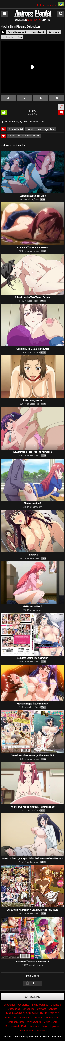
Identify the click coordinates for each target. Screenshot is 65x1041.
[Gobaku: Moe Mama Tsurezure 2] (32, 345)
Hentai (30, 129)
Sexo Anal (53, 32)
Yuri (20, 37)
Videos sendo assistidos (32, 1030)
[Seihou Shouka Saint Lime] (32, 192)
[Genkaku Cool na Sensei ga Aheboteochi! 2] (32, 752)
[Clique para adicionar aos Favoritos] (61, 107)
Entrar (40, 5)
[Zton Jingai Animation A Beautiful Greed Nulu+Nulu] (32, 906)
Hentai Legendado (45, 129)
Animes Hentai (15, 129)
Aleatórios (9, 1004)
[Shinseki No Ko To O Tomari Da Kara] (32, 294)
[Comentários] (40, 98)
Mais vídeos (32, 975)
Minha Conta (34, 1022)
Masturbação (38, 32)
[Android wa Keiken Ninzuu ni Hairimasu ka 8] (32, 803)
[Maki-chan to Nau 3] (32, 603)
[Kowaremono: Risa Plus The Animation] (32, 448)
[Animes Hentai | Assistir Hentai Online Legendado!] (32, 16)
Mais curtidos (53, 1017)
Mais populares (16, 1022)
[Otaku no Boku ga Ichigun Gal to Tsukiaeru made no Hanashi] (32, 855)
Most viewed (12, 1026)
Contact (41, 1009)
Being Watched (40, 1004)
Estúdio (39, 1017)
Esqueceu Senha (23, 1017)
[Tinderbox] (32, 551)
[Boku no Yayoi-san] (32, 397)
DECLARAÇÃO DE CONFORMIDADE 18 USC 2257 (32, 1013)
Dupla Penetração (17, 32)
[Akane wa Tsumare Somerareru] (32, 244)
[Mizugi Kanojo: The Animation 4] (32, 700)
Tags (44, 1026)
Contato (52, 1009)
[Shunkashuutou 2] (32, 500)
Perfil (24, 1026)
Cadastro (51, 5)
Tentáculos (8, 37)
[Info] (8, 98)
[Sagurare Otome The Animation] (32, 654)
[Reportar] (56, 98)
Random (34, 1026)
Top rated (55, 1026)
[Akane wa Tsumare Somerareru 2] (32, 958)
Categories (28, 1009)
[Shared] (24, 98)
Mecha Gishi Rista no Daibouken (24, 136)
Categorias (32, 996)
